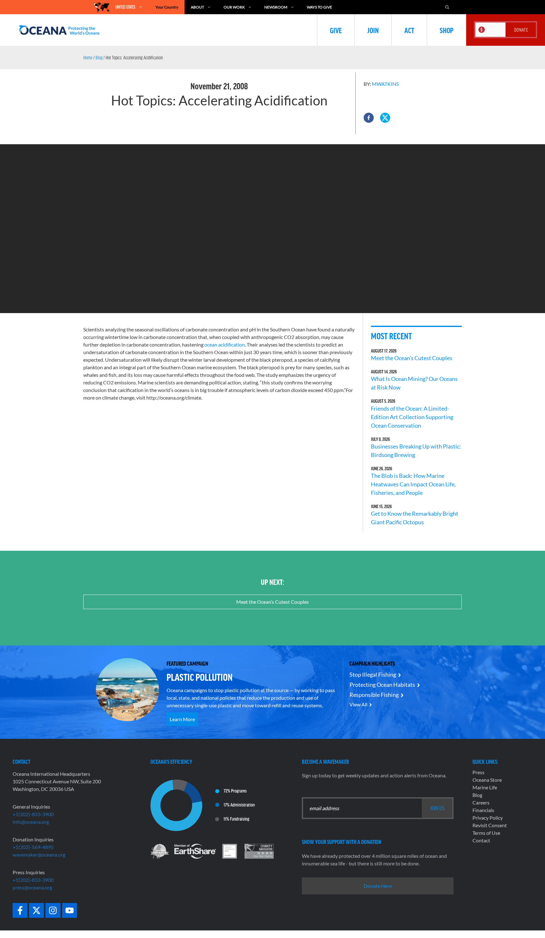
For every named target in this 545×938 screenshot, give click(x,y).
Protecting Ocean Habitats (382, 684)
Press (478, 772)
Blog (99, 57)
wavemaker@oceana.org (39, 855)
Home (87, 57)
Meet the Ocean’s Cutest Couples (411, 357)
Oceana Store (487, 780)
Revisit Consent (489, 825)
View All (358, 704)
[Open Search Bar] (447, 7)
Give (336, 30)
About (197, 7)
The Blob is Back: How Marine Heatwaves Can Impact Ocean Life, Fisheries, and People (413, 484)
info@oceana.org (31, 822)
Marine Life (484, 787)
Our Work (234, 7)
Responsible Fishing (374, 694)
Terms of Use (486, 833)
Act (409, 30)
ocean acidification (224, 344)
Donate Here (378, 886)
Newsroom (275, 7)
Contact (481, 840)
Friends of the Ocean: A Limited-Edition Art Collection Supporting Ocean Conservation (412, 417)
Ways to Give (319, 7)
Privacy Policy (487, 818)
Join (373, 30)
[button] (369, 118)
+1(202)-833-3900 (33, 814)
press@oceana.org (32, 887)
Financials (483, 810)
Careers (480, 802)
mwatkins (385, 84)
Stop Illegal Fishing (372, 674)
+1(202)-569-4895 (33, 847)
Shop (447, 30)
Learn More (182, 719)
